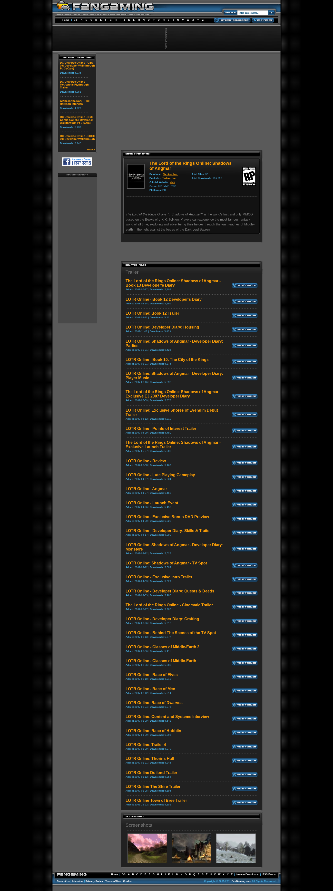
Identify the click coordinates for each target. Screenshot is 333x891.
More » (91, 149)
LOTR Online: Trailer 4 (146, 745)
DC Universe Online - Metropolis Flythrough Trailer (74, 84)
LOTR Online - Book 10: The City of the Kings (167, 360)
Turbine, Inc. (170, 174)
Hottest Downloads (247, 874)
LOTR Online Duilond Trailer (151, 773)
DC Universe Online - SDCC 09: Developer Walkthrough (77, 137)
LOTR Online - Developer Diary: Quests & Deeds (170, 591)
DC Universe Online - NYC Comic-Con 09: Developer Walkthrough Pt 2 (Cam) (76, 120)
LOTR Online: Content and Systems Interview (167, 717)
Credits (127, 881)
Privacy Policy (94, 881)
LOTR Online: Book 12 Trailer (152, 313)
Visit (172, 182)
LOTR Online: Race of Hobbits (153, 731)
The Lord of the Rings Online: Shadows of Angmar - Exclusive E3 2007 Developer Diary (173, 394)
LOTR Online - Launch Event (152, 503)
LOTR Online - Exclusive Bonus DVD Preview (167, 517)
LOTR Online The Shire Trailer (153, 786)
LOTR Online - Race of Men (150, 689)
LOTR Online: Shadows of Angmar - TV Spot (166, 563)
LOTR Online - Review (146, 461)
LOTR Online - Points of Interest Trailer (161, 428)
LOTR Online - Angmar (146, 489)
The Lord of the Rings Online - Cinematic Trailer (169, 605)
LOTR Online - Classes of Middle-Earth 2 (162, 647)
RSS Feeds (269, 874)
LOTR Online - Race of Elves (152, 675)
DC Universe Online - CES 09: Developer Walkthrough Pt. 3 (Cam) (77, 65)
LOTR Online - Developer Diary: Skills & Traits (167, 531)
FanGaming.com (241, 881)
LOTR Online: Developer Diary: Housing (162, 327)
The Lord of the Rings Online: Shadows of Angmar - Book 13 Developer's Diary (173, 283)
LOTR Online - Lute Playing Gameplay (160, 475)
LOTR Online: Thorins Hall (150, 758)
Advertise (77, 881)
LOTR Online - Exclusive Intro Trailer (159, 577)
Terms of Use (113, 881)
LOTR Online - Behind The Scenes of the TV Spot (171, 633)
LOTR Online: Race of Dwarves (154, 703)
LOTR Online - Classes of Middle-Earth (161, 661)
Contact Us (63, 881)
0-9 (76, 20)
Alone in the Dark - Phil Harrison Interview (74, 102)
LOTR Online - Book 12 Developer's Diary (164, 299)
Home (65, 20)
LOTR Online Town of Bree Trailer (156, 800)
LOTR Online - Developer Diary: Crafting (162, 619)
